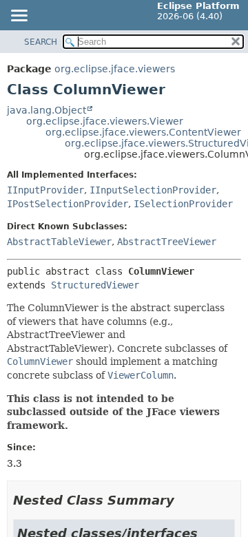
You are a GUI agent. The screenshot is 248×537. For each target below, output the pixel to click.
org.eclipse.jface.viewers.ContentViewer (143, 132)
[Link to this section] (183, 500)
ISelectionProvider (183, 203)
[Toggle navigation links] (18, 16)
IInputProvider (45, 190)
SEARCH (40, 42)
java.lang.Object (46, 110)
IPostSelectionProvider (67, 203)
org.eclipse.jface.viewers (114, 68)
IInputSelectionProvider (153, 190)
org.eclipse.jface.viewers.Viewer (104, 121)
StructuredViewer (95, 285)
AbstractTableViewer (59, 241)
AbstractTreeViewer (166, 241)
